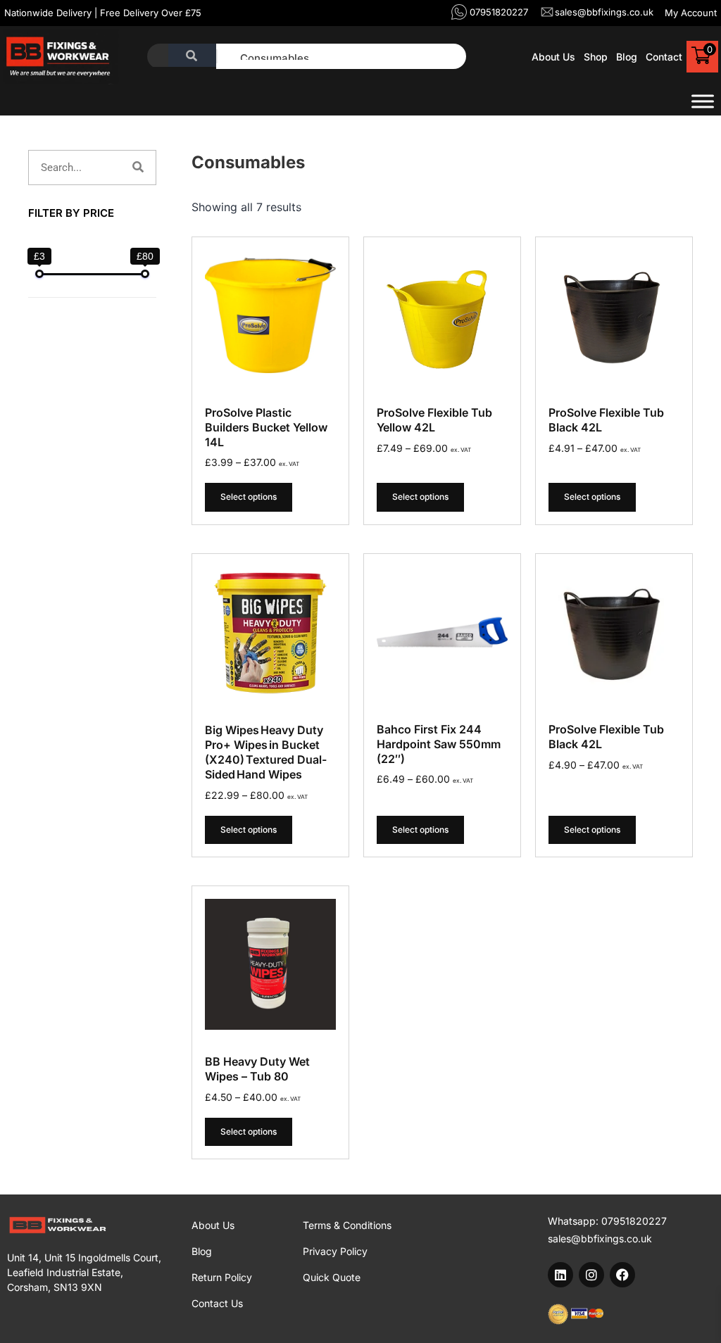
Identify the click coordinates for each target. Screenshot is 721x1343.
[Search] (138, 167)
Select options (248, 496)
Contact (664, 57)
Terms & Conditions (347, 1225)
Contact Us (217, 1303)
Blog (626, 57)
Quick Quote (331, 1277)
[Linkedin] (560, 1274)
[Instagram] (591, 1274)
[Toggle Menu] (702, 101)
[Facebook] (622, 1274)
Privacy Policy (335, 1251)
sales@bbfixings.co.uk (600, 1238)
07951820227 (634, 1221)
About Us (553, 57)
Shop (596, 57)
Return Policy (222, 1277)
